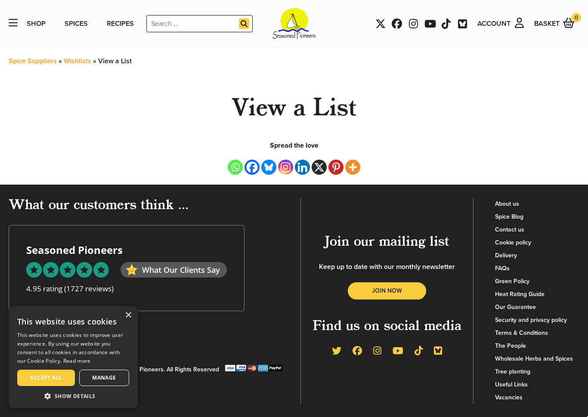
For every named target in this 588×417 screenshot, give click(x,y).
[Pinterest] (336, 167)
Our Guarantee (515, 307)
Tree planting (512, 371)
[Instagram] (285, 167)
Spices (76, 23)
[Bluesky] (268, 167)
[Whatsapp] (235, 167)
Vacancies (509, 397)
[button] (73, 396)
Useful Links (511, 384)
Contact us (509, 229)
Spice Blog (509, 216)
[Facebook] (252, 167)
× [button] (128, 315)
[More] (352, 167)
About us (507, 203)
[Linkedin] (302, 167)
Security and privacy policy (531, 320)
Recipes (120, 23)
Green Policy (512, 281)
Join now (387, 290)
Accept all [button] (46, 377)
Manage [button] (104, 377)
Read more (77, 360)
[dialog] (73, 357)
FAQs (502, 268)
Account (494, 23)
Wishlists (77, 61)
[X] (319, 167)
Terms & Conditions (521, 333)
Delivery (506, 255)
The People (510, 345)
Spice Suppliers (33, 61)
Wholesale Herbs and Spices (534, 358)
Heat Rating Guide (520, 294)
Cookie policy (513, 242)
